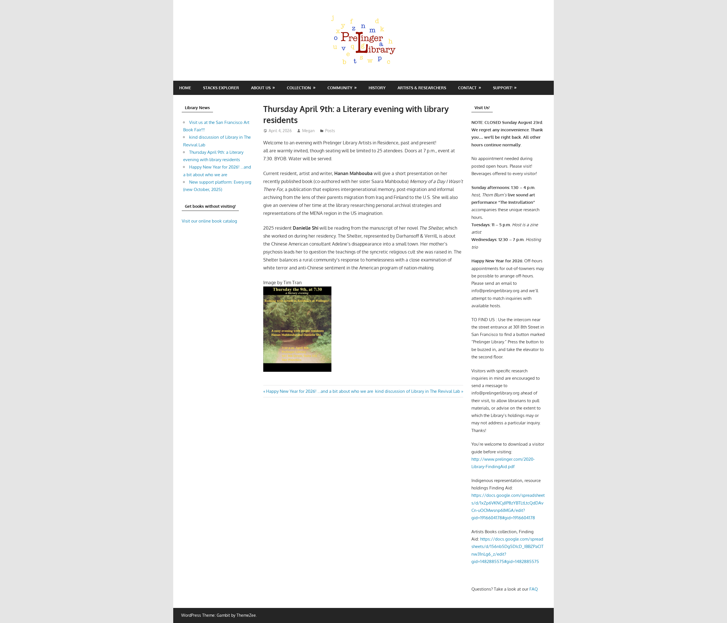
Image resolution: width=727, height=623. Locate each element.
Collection (299, 87)
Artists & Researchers (422, 87)
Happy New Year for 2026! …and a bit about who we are (319, 391)
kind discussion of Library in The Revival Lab (417, 391)
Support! (502, 87)
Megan (308, 130)
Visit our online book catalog (209, 221)
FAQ (533, 589)
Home (185, 87)
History (377, 87)
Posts (330, 130)
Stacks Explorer (221, 87)
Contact (467, 87)
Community (339, 87)
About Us (261, 87)
